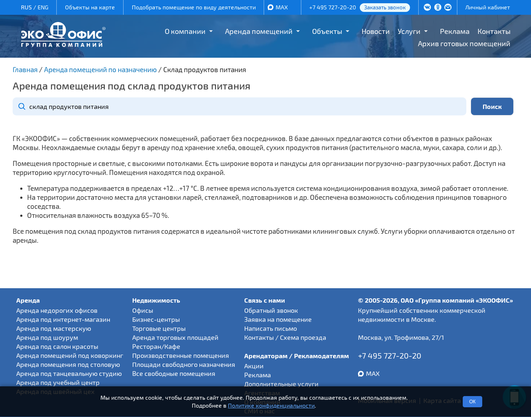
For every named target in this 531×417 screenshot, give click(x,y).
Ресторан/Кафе (156, 346)
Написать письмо (270, 328)
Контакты (494, 31)
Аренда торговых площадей (175, 337)
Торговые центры (159, 328)
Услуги (409, 31)
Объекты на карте (90, 7)
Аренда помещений (259, 31)
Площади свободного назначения (183, 364)
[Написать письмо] (448, 8)
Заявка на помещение (278, 319)
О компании (185, 31)
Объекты (327, 31)
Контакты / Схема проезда (285, 337)
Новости (376, 31)
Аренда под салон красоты (57, 346)
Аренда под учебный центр (58, 382)
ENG (43, 7)
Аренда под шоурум (47, 337)
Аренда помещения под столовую (68, 364)
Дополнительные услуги (281, 384)
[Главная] (63, 44)
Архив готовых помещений (464, 43)
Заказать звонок (385, 7)
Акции (254, 366)
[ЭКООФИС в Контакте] (427, 8)
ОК (472, 401)
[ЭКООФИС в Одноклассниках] (438, 8)
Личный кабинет (487, 7)
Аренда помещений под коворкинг (69, 355)
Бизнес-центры (156, 319)
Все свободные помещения (173, 373)
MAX (282, 7)
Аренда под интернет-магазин (63, 319)
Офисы (142, 310)
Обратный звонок (271, 310)
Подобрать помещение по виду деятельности (194, 7)
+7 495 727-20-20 (332, 7)
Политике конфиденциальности (271, 405)
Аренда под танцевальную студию (69, 373)
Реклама (455, 31)
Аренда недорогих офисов (57, 310)
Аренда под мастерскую (53, 328)
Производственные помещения (180, 355)
